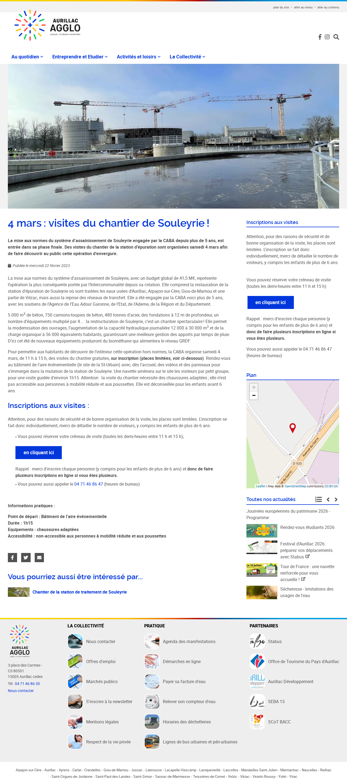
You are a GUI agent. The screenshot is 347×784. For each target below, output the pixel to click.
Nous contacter (21, 690)
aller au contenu (328, 7)
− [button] (254, 395)
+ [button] (254, 387)
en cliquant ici (39, 452)
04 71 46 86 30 (27, 683)
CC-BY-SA (331, 486)
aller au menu (303, 7)
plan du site (281, 7)
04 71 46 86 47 (88, 484)
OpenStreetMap (295, 486)
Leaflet (260, 486)
